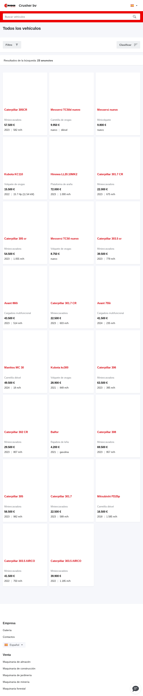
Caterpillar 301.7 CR (110, 174)
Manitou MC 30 (14, 367)
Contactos (9, 636)
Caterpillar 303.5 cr (109, 238)
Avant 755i (104, 303)
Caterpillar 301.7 (61, 496)
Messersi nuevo (107, 109)
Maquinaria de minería (16, 681)
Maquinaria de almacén (17, 661)
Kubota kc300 (59, 367)
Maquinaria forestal (14, 688)
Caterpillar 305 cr (15, 238)
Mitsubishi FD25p (108, 496)
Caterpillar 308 (106, 432)
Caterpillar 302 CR (16, 432)
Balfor (55, 432)
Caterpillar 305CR (15, 109)
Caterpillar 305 (13, 496)
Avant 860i (11, 303)
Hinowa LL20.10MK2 (64, 174)
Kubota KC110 (13, 174)
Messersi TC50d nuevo (65, 109)
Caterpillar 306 (106, 367)
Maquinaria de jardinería (17, 675)
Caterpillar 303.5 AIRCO (19, 560)
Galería (7, 630)
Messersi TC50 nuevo (65, 238)
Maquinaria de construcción (19, 668)
